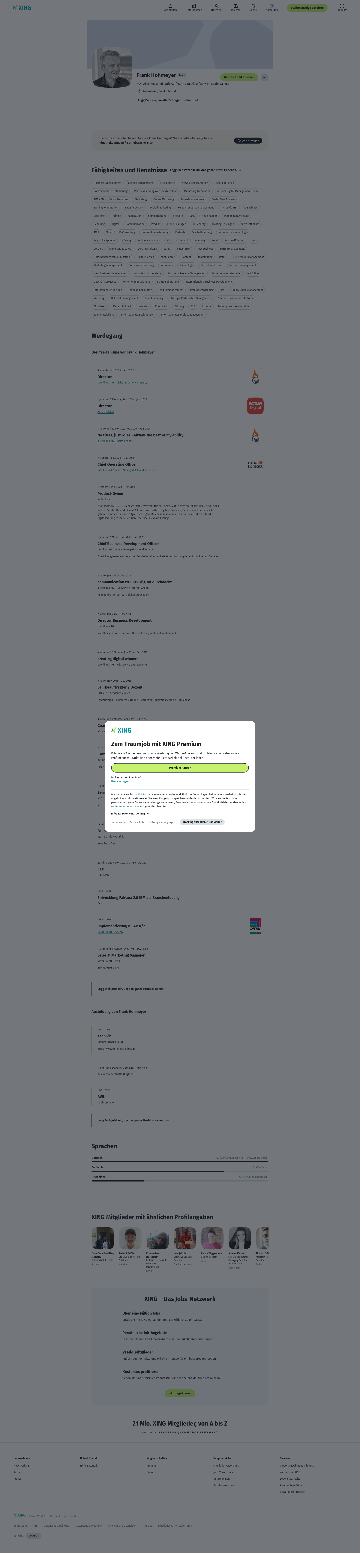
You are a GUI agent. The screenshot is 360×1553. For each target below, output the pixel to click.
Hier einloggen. (120, 781)
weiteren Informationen (125, 806)
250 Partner (145, 794)
